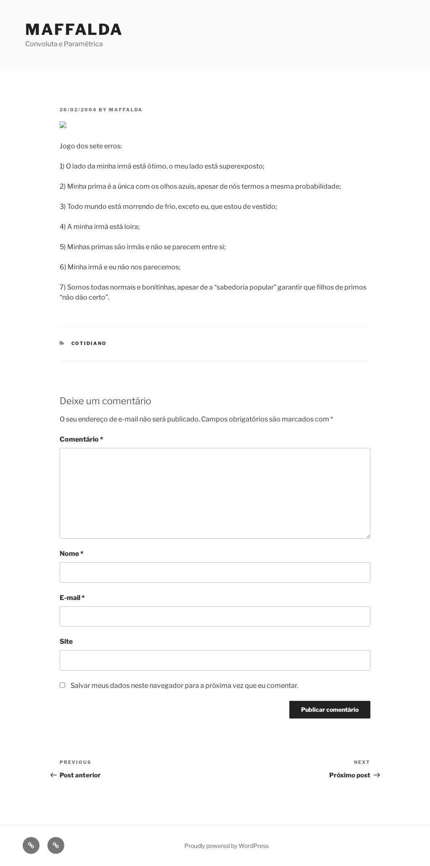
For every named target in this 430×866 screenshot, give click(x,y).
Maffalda (74, 29)
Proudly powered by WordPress (226, 845)
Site (66, 641)
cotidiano (89, 343)
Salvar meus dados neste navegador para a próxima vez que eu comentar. (184, 686)
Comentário (81, 439)
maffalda (126, 110)
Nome (72, 554)
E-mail (72, 598)
